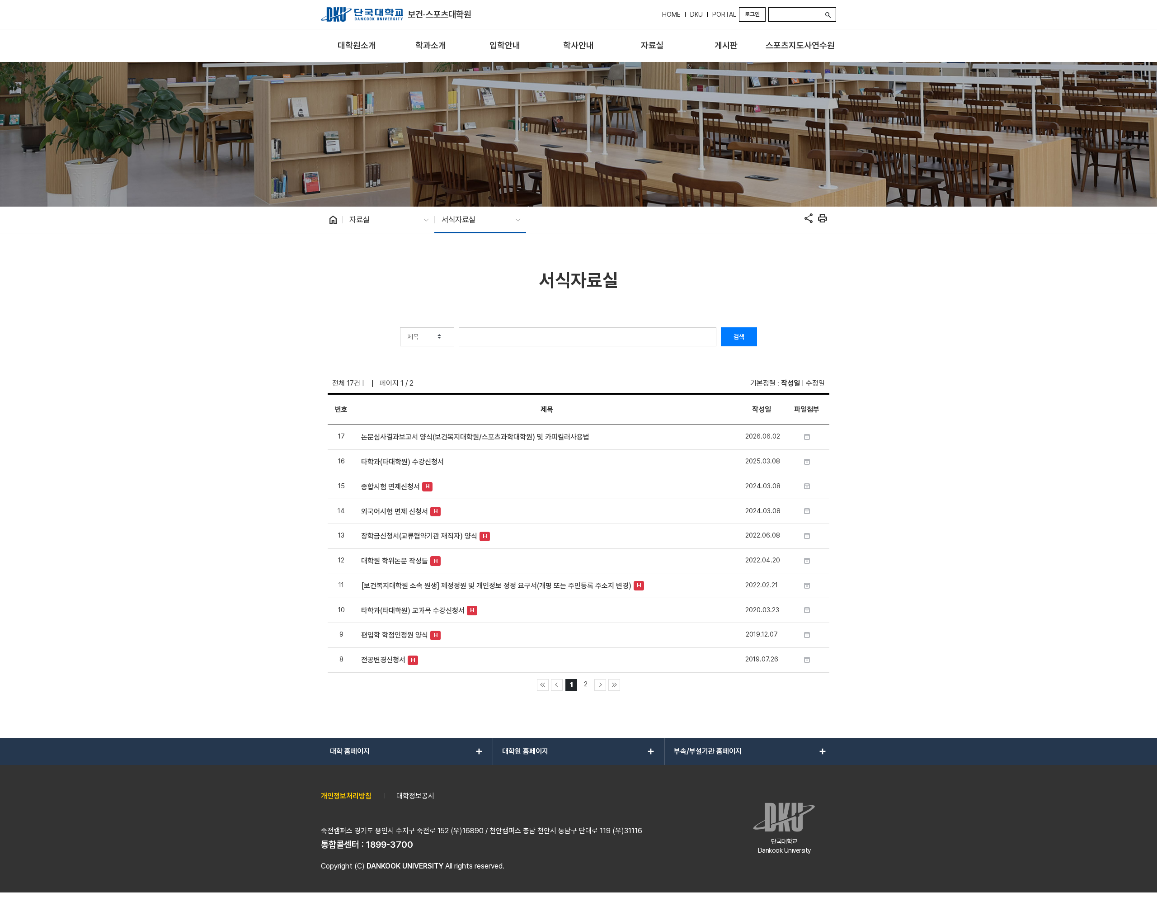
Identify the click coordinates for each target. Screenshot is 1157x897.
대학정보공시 (415, 796)
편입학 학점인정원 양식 (394, 635)
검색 (739, 336)
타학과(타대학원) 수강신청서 (402, 462)
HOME (671, 14)
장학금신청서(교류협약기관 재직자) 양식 (419, 536)
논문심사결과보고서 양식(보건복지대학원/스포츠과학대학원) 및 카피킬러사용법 (475, 437)
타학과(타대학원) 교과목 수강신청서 (413, 610)
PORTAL (724, 14)
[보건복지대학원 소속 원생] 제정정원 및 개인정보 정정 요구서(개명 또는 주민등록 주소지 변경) (496, 585)
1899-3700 (389, 844)
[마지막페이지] (614, 685)
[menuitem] (357, 46)
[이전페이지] (557, 685)
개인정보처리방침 (346, 796)
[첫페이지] (543, 685)
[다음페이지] (600, 685)
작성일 (790, 383)
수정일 (815, 383)
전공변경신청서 (383, 660)
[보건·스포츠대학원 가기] (362, 14)
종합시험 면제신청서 (390, 486)
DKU (696, 14)
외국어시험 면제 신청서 (394, 511)
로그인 (752, 14)
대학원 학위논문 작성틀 (394, 561)
